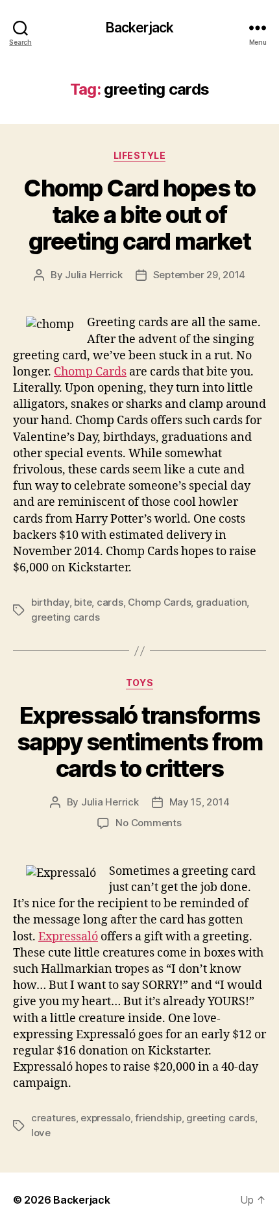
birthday (50, 602)
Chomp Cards (90, 371)
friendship (158, 1118)
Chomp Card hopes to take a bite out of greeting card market (139, 215)
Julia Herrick (94, 274)
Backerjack (139, 27)
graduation (221, 602)
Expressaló (68, 936)
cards (110, 602)
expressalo (105, 1118)
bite (82, 602)
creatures (53, 1118)
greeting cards (65, 617)
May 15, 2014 (199, 802)
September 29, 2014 (199, 274)
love (41, 1132)
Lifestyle (140, 155)
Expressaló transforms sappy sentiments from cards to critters (140, 742)
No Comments (148, 822)
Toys (139, 682)
